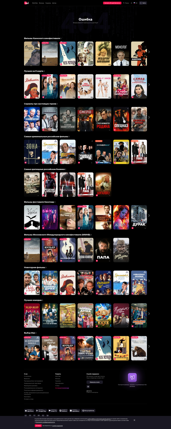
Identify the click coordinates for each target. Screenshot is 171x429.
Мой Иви (58, 376)
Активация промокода (62, 388)
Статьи (57, 385)
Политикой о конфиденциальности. (45, 422)
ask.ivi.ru (89, 391)
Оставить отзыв (28, 399)
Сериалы (58, 381)
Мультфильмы (59, 383)
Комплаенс (27, 396)
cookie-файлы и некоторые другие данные (99, 418)
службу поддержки (57, 425)
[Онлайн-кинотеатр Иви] (27, 3)
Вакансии (27, 378)
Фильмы (57, 378)
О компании (27, 376)
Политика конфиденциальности (33, 390)
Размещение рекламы (30, 385)
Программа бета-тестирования (33, 381)
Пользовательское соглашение (33, 388)
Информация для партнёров (32, 383)
